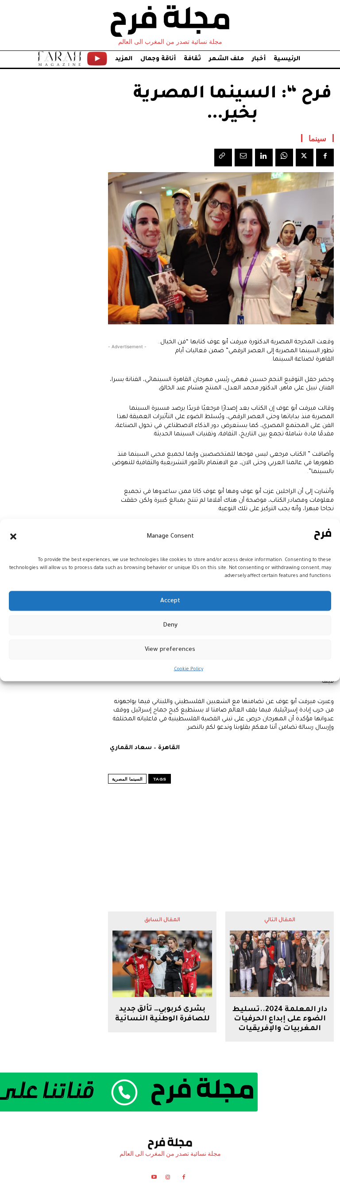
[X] (304, 157)
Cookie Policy (188, 669)
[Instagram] (167, 1178)
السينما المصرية (127, 779)
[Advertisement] (221, 830)
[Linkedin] (264, 157)
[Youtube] (154, 1178)
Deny (170, 625)
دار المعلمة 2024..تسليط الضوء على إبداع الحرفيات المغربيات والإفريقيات (279, 1019)
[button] (13, 536)
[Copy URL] (223, 157)
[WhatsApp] (284, 157)
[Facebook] (325, 157)
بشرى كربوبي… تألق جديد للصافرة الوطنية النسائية (162, 1014)
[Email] (243, 157)
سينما (317, 138)
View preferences (170, 649)
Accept (170, 600)
